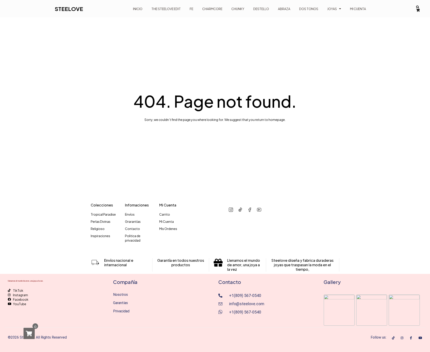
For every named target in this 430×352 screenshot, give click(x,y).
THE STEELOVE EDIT (166, 9)
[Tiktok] (393, 337)
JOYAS (332, 9)
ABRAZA (284, 9)
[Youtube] (420, 337)
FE (191, 9)
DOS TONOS (308, 9)
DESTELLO (261, 9)
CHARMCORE (212, 9)
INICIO (137, 9)
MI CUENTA (358, 9)
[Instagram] (402, 337)
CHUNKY (237, 9)
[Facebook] (411, 337)
